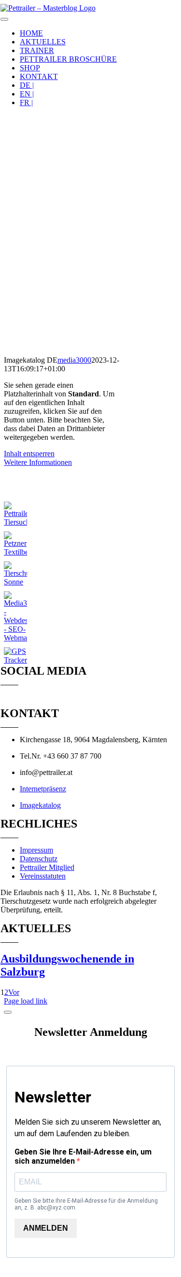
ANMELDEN (45, 1228)
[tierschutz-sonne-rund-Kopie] (15, 582)
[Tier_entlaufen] (15, 522)
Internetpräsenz (43, 789)
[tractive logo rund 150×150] (15, 660)
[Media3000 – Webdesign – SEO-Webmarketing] (15, 638)
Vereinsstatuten (43, 876)
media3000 (74, 360)
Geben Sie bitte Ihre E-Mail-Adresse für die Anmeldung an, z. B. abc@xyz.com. (86, 1204)
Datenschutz (38, 859)
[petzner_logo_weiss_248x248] (15, 552)
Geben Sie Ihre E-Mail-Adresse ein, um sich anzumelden (83, 1156)
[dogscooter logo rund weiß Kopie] (15, 492)
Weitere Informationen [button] (38, 462)
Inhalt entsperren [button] (29, 453)
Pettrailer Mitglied (47, 867)
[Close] (8, 1012)
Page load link (25, 1001)
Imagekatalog (40, 805)
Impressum (36, 850)
